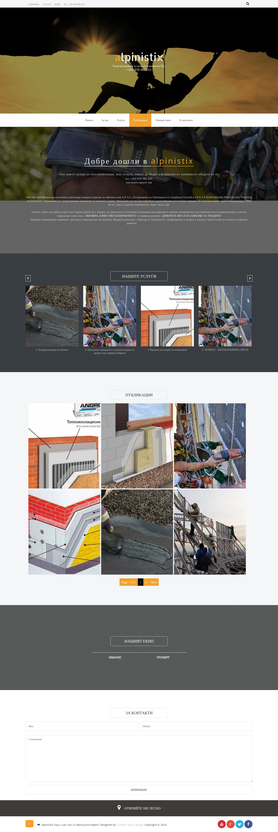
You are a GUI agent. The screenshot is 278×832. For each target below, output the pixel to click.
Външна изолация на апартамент (111, 349)
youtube (222, 824)
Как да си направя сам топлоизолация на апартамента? (226, 351)
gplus (231, 824)
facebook (248, 824)
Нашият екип (163, 120)
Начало (89, 120)
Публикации (140, 120)
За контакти (186, 120)
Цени (57, 4)
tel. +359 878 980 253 (74, 4)
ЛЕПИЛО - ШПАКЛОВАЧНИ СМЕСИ (169, 349)
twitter (239, 824)
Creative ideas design (130, 825)
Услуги (47, 4)
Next (154, 582)
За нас (105, 120)
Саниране (33, 4)
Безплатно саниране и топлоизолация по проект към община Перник (53, 351)
